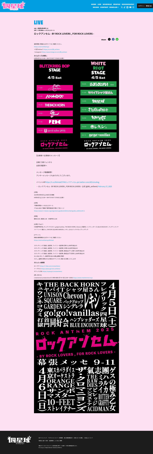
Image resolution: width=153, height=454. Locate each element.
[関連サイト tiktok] (124, 7)
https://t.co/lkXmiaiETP (54, 182)
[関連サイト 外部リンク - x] (122, 7)
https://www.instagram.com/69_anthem (54, 52)
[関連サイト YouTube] (130, 7)
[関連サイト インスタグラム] (133, 7)
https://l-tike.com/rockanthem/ (50, 266)
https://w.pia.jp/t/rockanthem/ (52, 271)
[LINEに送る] (117, 39)
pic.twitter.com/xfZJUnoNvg (88, 182)
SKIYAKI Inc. (59, 447)
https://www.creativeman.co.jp (83, 278)
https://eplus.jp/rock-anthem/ (50, 269)
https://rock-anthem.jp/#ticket (44, 240)
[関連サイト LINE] (127, 7)
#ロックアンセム (70, 182)
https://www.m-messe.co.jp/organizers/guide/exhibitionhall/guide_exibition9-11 (59, 211)
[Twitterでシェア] (109, 39)
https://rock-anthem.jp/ (41, 47)
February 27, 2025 (105, 186)
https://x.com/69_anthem (51, 49)
